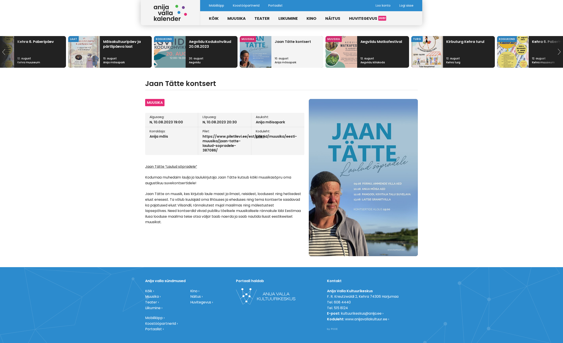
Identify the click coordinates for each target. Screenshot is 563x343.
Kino (311, 18)
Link (259, 136)
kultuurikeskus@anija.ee (361, 313)
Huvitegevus (363, 18)
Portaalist (275, 5)
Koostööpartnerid (246, 5)
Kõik (214, 18)
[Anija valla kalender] (170, 12)
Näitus (332, 18)
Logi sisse (406, 5)
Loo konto (383, 5)
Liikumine (288, 18)
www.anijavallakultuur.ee (366, 319)
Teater (262, 18)
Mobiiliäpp (216, 5)
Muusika (236, 18)
